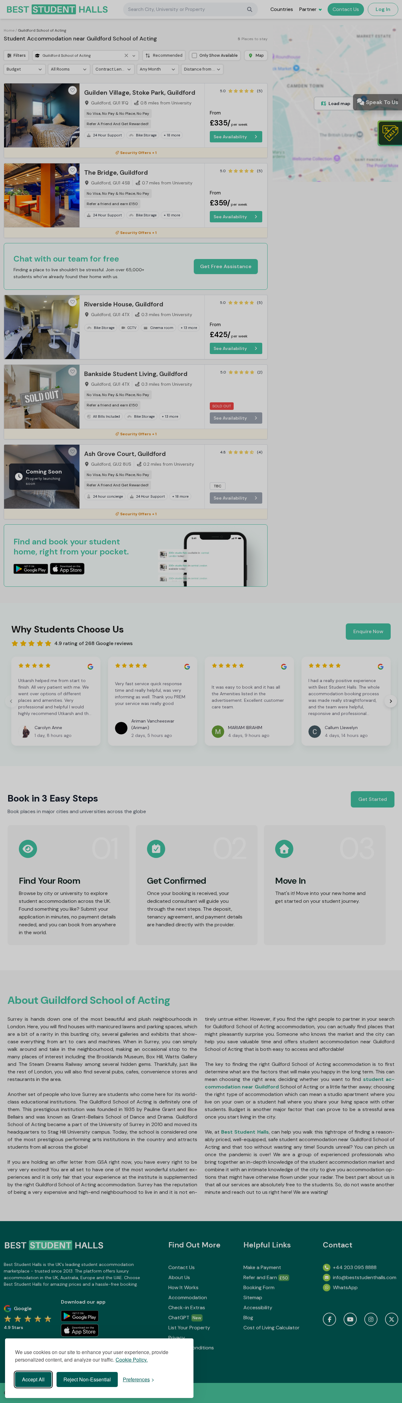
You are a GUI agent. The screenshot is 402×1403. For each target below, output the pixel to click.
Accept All (33, 1379)
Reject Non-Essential (87, 1379)
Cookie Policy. (132, 1359)
